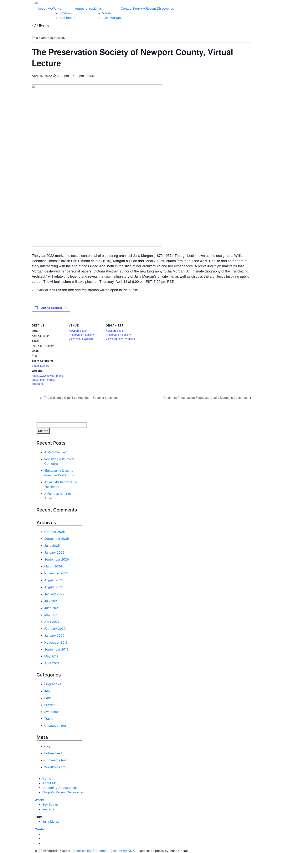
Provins (49, 705)
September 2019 (56, 649)
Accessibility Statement (90, 851)
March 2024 (53, 566)
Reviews (66, 13)
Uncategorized (55, 725)
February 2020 (55, 629)
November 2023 (56, 573)
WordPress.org (55, 767)
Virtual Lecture (40, 365)
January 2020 (54, 635)
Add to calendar (51, 308)
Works (56, 8)
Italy (47, 691)
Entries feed (53, 753)
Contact (126, 8)
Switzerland (52, 712)
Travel (48, 719)
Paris (47, 698)
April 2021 (51, 622)
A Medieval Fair (55, 452)
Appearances (84, 8)
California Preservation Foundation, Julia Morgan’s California (205, 397)
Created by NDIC (123, 851)
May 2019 (51, 656)
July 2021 (51, 601)
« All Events (40, 25)
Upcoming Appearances (59, 788)
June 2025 (52, 545)
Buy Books (67, 18)
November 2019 (56, 642)
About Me (45, 8)
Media (106, 13)
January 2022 (54, 594)
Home (46, 778)
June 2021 (51, 608)
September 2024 (56, 559)
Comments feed (56, 760)
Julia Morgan (111, 18)
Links (98, 8)
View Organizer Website (120, 339)
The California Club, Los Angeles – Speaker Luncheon (81, 397)
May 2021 (51, 615)
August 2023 (53, 580)
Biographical (53, 684)
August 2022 (53, 587)
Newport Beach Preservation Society (81, 333)
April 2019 (51, 663)
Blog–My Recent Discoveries (153, 8)
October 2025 (54, 532)
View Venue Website (81, 339)
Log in (48, 746)
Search (43, 431)
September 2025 (56, 539)
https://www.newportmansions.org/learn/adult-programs (48, 380)
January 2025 (54, 552)
